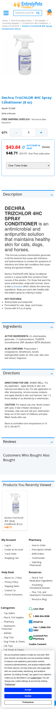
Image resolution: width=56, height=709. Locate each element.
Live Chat (38, 608)
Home (5, 20)
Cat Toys (8, 645)
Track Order (10, 553)
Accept (28, 690)
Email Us (38, 621)
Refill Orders (38, 553)
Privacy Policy (11, 581)
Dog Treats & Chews (14, 641)
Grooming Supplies (10, 23)
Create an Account (14, 549)
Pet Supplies (40, 20)
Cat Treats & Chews (14, 649)
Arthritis (8, 633)
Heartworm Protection (8, 627)
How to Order (39, 545)
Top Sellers (9, 613)
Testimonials (38, 557)
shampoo (18, 286)
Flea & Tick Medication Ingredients (41, 579)
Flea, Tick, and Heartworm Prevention (41, 594)
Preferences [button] (10, 684)
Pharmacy (9, 621)
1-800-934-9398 (41, 616)
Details (46, 146)
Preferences (28, 702)
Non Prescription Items (21, 20)
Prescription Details (41, 549)
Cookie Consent (37, 644)
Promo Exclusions (14, 594)
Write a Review (9, 113)
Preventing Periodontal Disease (40, 586)
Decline (28, 696)
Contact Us (10, 590)
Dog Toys (9, 637)
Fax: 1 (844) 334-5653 (42, 629)
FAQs (19, 577)
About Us (9, 577)
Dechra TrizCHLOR (10, 26)
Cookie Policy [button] (35, 678)
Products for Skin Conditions (35, 23)
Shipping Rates (12, 586)
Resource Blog (39, 599)
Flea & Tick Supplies (14, 617)
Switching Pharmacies (35, 564)
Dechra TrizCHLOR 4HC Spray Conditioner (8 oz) (13, 520)
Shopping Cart (12, 557)
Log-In (8, 545)
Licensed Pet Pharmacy (40, 637)
